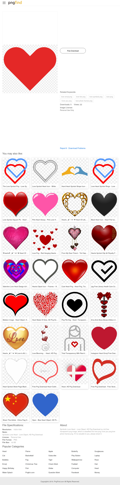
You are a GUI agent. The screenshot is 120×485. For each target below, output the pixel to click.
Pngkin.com (30, 472)
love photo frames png (84, 101)
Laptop (97, 455)
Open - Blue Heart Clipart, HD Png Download (49, 420)
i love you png (66, 101)
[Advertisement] (30, 28)
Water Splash (7, 472)
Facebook (75, 472)
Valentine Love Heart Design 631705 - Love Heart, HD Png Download (28, 286)
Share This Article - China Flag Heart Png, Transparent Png (25, 420)
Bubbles (5, 459)
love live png (80, 96)
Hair (96, 464)
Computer (75, 468)
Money (97, 472)
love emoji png (66, 96)
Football (74, 464)
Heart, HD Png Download (71, 386)
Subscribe (52, 455)
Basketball (29, 455)
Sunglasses (99, 451)
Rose (97, 459)
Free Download (73, 50)
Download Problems (76, 148)
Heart (4, 451)
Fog (26, 459)
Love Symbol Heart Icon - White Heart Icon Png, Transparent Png (56, 186)
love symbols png (96, 96)
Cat (3, 455)
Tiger (50, 459)
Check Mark (53, 464)
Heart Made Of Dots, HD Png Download (47, 320)
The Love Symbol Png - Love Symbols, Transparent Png (24, 186)
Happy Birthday (8, 468)
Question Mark (54, 472)
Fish (27, 468)
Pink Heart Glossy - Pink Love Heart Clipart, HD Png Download (55, 220)
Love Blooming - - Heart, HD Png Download (48, 353)
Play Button (75, 455)
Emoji (4, 464)
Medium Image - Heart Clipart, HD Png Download (21, 320)
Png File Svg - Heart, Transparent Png (76, 320)
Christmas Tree (31, 464)
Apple (51, 451)
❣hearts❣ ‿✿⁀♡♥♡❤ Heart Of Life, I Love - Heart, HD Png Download (29, 253)
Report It (63, 148)
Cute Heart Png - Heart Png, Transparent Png (79, 286)
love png (110, 96)
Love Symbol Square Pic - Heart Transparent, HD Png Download (27, 220)
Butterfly (74, 451)
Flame (27, 451)
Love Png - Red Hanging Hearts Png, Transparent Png (52, 253)
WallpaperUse (76, 459)
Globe (51, 468)
